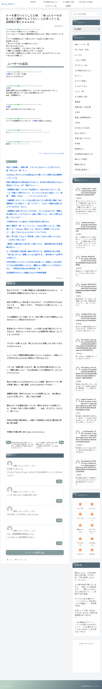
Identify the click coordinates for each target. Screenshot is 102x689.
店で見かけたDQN (82, 128)
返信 (59, 481)
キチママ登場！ (81, 81)
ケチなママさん (81, 86)
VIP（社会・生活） (82, 50)
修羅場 (77, 102)
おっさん (78, 55)
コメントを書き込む (35, 552)
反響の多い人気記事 (83, 107)
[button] (98, 14)
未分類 (77, 144)
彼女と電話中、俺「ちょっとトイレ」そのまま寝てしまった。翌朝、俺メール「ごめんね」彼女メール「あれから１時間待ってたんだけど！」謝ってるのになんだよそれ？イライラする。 (34, 229)
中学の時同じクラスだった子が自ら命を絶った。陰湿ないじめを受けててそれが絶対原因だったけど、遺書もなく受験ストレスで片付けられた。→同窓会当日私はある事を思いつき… (34, 265)
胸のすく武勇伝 (81, 159)
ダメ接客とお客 (81, 97)
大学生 (77, 112)
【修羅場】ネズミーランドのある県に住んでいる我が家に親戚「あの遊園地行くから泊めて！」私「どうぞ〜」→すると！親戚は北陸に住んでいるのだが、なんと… (34, 203)
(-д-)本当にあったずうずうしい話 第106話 (53, 153)
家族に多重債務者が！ (84, 117)
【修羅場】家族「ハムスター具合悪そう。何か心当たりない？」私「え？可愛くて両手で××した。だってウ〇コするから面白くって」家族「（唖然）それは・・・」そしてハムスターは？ (34, 193)
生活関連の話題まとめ (84, 154)
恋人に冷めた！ (81, 133)
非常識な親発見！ (82, 170)
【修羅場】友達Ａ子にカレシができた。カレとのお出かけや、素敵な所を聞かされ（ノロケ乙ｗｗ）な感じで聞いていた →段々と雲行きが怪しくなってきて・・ (34, 214)
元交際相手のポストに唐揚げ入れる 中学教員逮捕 (26, 273)
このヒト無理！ (81, 60)
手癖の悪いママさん (83, 138)
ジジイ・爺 (79, 91)
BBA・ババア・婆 (82, 44)
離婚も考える (80, 164)
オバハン (78, 76)
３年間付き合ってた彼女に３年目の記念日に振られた (27, 222)
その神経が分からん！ (84, 71)
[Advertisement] (88, 657)
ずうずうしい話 (12, 161)
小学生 (77, 123)
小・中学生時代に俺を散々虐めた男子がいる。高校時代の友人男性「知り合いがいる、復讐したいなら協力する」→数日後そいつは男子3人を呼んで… (34, 254)
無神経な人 (79, 149)
